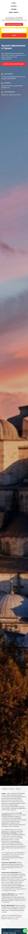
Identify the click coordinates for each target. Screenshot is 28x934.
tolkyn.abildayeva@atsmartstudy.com (14, 18)
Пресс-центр (14, 12)
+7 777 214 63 (8, 17)
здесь (19, 915)
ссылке (16, 918)
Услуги (14, 6)
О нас (14, 3)
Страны (14, 9)
